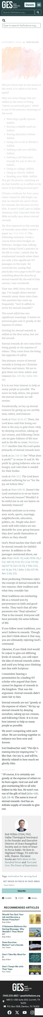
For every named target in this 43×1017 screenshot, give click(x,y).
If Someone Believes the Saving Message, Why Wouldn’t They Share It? (14, 930)
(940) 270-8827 (11, 995)
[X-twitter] (17, 1012)
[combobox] (18, 12)
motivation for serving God (22, 876)
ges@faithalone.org (30, 995)
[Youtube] (25, 1012)
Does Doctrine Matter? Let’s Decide (13, 943)
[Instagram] (32, 1012)
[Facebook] (9, 1012)
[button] (39, 4)
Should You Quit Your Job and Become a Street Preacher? (13, 917)
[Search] (38, 12)
